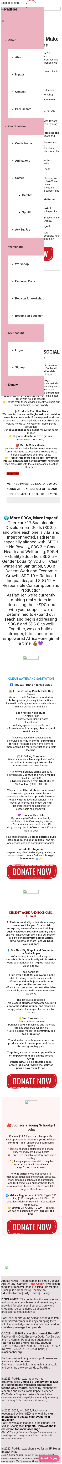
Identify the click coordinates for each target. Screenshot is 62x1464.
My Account (16, 332)
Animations (22, 160)
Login (19, 350)
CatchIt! (27, 195)
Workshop (22, 264)
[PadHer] (9, 9)
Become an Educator (29, 315)
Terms (35, 1293)
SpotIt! (26, 212)
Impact (19, 74)
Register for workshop (29, 298)
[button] (13, 473)
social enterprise (19, 1361)
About (12, 40)
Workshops (15, 246)
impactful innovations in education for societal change (28, 1428)
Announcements (30, 1280)
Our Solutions (17, 126)
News (14, 1280)
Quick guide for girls (46, 1287)
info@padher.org (41, 1252)
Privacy (45, 1293)
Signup (20, 367)
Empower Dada (25, 281)
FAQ (26, 1293)
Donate (13, 384)
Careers (22, 1283)
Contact (20, 91)
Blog (44, 1280)
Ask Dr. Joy (22, 229)
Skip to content (10, 2)
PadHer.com (23, 109)
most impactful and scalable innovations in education (27, 1416)
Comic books (24, 143)
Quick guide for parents (15, 1290)
